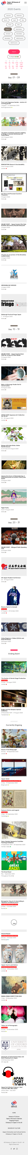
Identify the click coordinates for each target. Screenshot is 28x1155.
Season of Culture (14, 1116)
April (14, 20)
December (7, 38)
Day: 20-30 (13, 65)
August (8, 29)
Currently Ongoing (21, 65)
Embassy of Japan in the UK (14, 1122)
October (8, 33)
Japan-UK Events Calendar (14, 1118)
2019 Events (19, 38)
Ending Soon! (17, 65)
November (19, 33)
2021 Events (14, 42)
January (8, 15)
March (5, 20)
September (19, 29)
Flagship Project (14, 1120)
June (9, 24)
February (19, 15)
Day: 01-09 (6, 65)
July (18, 24)
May (23, 20)
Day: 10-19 (10, 65)
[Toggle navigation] (25, 2)
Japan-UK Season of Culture (13, 2)
